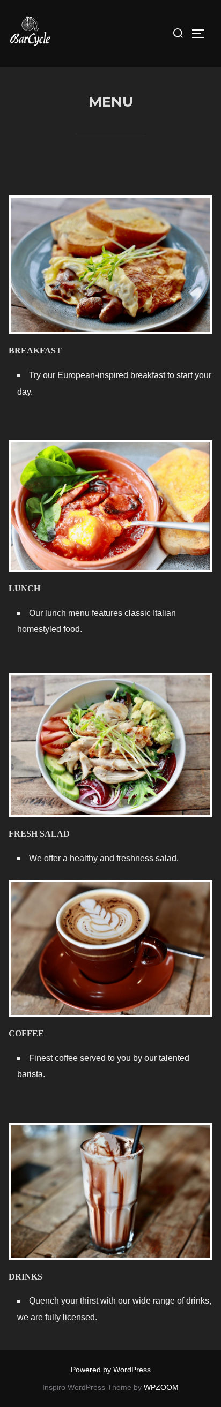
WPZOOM (161, 1387)
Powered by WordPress (111, 1369)
